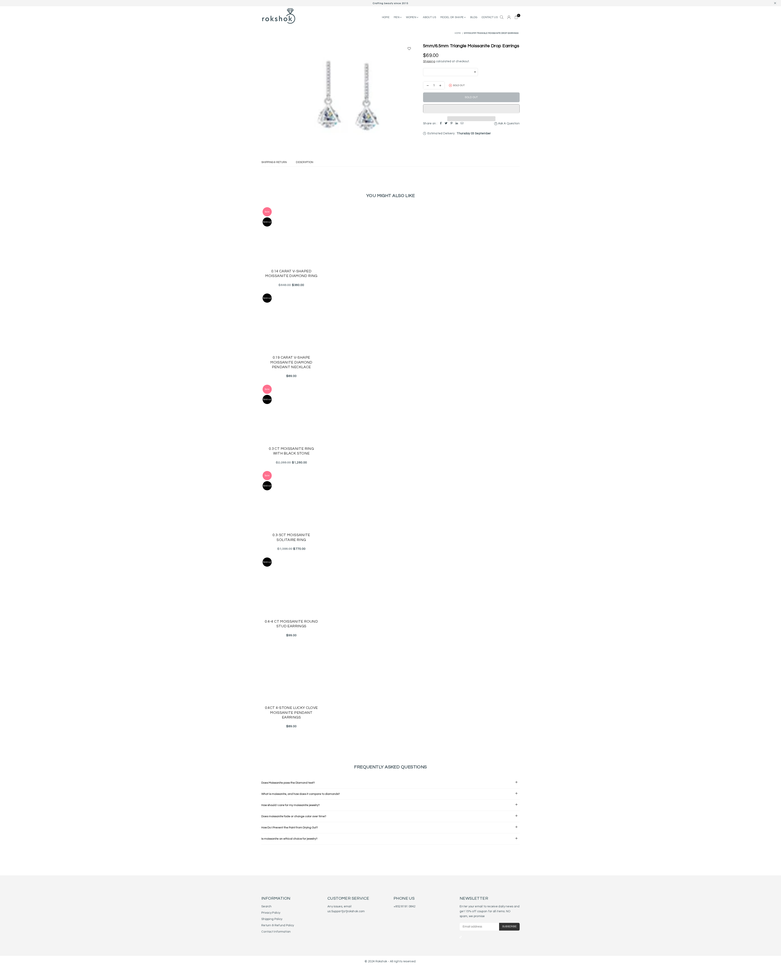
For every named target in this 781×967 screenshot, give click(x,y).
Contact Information (276, 931)
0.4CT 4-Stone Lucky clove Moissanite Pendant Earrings (291, 712)
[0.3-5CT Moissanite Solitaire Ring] (291, 500)
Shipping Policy (272, 919)
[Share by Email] (462, 123)
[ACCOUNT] (509, 17)
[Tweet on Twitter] (446, 123)
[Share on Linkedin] (456, 123)
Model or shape (452, 17)
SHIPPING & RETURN (274, 162)
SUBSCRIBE (509, 926)
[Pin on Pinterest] (451, 123)
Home (458, 33)
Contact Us (490, 17)
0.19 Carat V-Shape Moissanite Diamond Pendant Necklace (291, 362)
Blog (473, 17)
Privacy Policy (270, 912)
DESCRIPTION (304, 162)
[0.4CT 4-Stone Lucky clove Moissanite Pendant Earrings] (291, 672)
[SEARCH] (501, 17)
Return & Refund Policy (277, 925)
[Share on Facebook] (441, 123)
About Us (429, 17)
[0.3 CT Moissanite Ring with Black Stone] (291, 413)
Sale (267, 212)
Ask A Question (508, 123)
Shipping (429, 61)
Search (266, 906)
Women (411, 17)
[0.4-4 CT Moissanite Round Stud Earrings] (291, 586)
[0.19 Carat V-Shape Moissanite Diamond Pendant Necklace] (291, 322)
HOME (385, 17)
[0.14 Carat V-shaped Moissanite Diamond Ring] (291, 236)
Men (397, 17)
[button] (471, 108)
